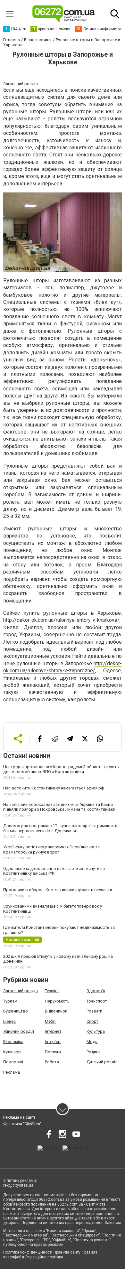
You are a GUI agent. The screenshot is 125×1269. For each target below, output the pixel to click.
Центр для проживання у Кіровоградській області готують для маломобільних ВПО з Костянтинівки (61, 769)
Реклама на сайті (19, 1117)
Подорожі (13, 1061)
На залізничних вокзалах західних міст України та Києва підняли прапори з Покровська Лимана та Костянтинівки (59, 807)
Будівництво (15, 1011)
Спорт (92, 1021)
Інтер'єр (53, 1041)
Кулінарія (12, 1052)
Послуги (53, 1052)
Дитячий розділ (102, 1061)
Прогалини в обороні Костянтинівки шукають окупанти (57, 889)
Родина (94, 1052)
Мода (92, 1041)
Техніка (52, 990)
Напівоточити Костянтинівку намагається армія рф (53, 788)
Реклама (11, 1072)
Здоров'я (96, 990)
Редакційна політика (44, 1257)
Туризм (10, 1001)
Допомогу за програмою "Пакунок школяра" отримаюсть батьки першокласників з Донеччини (60, 828)
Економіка (13, 1041)
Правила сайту (67, 1252)
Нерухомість (57, 1001)
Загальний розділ (20, 990)
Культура (96, 1031)
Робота (52, 1061)
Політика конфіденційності (27, 1252)
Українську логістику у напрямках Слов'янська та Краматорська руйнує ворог (51, 849)
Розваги (94, 1011)
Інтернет (53, 1031)
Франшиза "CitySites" (22, 1124)
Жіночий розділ (18, 1031)
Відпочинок (56, 1011)
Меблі (50, 1021)
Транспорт (97, 1001)
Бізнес (9, 1021)
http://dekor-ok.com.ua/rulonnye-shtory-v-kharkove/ (61, 620)
